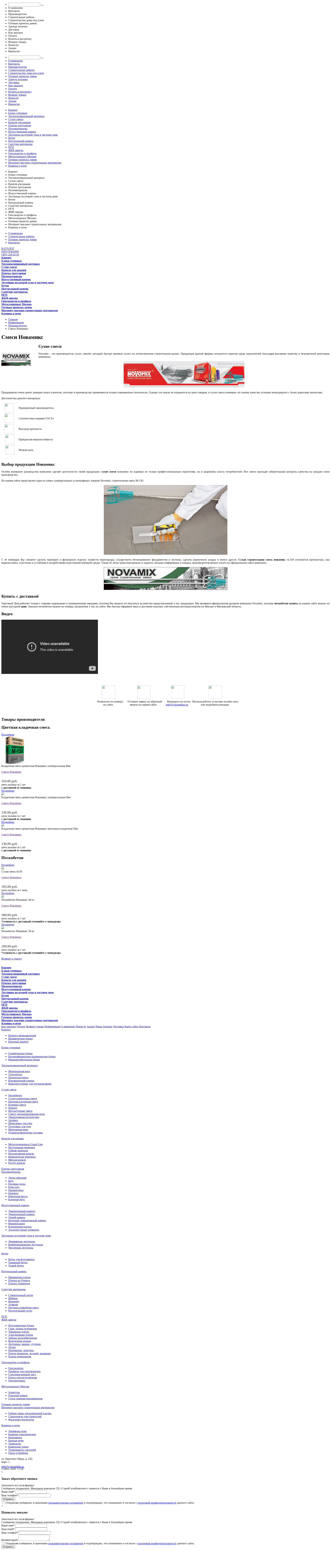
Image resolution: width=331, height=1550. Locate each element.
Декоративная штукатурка (23, 1117)
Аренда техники (18, 79)
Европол (13, 1193)
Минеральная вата (19, 1071)
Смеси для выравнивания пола (26, 1114)
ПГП (11, 147)
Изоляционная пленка (21, 1080)
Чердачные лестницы (20, 1247)
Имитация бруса (18, 1196)
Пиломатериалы (17, 128)
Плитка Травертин (19, 1283)
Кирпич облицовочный (22, 1035)
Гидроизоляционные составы (25, 1132)
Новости (13, 97)
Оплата (12, 88)
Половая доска (17, 1183)
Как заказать (15, 85)
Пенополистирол (18, 1077)
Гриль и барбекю (18, 1452)
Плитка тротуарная (19, 125)
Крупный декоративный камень (27, 1220)
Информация (52, 1026)
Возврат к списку (11, 958)
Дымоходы (14, 1443)
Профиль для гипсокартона (24, 1371)
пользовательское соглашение (65, 1502)
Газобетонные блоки (20, 1053)
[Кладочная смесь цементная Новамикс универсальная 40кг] (15, 762)
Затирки (13, 1120)
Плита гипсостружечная (22, 1377)
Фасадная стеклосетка (21, 1419)
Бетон (11, 137)
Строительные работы (21, 70)
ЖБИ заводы (15, 150)
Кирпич (13, 109)
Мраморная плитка (19, 1277)
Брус (11, 1180)
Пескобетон (15, 1095)
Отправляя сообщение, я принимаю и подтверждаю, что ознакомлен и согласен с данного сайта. (99, 1502)
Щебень (13, 1298)
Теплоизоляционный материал (26, 116)
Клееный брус (16, 1199)
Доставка (13, 82)
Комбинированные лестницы (25, 1244)
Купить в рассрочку (20, 91)
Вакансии (14, 104)
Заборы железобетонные (22, 1337)
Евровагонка (15, 1190)
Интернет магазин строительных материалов (34, 162)
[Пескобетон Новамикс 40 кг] (2, 896)
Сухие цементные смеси (22, 1098)
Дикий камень (16, 1217)
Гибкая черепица (18, 1150)
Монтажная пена (18, 1129)
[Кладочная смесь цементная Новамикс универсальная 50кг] (2, 794)
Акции (12, 101)
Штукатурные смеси (20, 1110)
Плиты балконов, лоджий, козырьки (29, 1353)
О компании (15, 60)
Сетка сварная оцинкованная (25, 1398)
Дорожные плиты (18, 1331)
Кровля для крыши (19, 122)
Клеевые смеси (17, 1104)
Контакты (14, 63)
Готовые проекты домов (22, 76)
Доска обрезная (17, 1177)
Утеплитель (15, 1074)
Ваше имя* (7, 1491)
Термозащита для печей (22, 1449)
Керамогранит (16, 1223)
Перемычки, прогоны (21, 1350)
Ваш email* (7, 1529)
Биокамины (15, 1437)
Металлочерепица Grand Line (25, 1144)
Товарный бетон (18, 1262)
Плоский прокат (18, 1395)
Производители (17, 66)
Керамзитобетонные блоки (24, 1059)
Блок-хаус (14, 1187)
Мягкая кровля (17, 1159)
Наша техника (104, 1026)
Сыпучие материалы (20, 144)
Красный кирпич (18, 1041)
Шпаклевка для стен (20, 1123)
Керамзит (13, 1301)
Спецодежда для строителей (25, 1416)
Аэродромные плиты (20, 1334)
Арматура (14, 1392)
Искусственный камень (22, 131)
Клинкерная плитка (20, 1226)
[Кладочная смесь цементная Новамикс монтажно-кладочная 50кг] (2, 825)
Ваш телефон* (9, 1495)
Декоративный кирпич (21, 1211)
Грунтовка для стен (19, 1126)
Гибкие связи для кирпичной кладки (29, 1413)
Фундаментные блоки (21, 1325)
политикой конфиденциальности (157, 1502)
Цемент (12, 1107)
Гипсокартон (15, 1368)
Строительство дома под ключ (26, 73)
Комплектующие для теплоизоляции (29, 1083)
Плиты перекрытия (19, 1356)
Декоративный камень (21, 1214)
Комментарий (9, 1539)
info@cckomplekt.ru (12, 1466)
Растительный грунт (20, 1310)
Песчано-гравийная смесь (23, 1307)
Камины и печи (17, 165)
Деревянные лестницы (21, 1241)
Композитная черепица (22, 1156)
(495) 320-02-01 (10, 254)
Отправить (8, 1499)
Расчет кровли (16, 1162)
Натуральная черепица (21, 1147)
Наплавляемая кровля (21, 1153)
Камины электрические (22, 1434)
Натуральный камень (20, 141)
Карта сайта (131, 1026)
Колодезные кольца (19, 1341)
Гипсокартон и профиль (22, 153)
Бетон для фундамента (21, 1259)
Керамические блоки (20, 1038)
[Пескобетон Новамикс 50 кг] (2, 928)
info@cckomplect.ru (177, 704)
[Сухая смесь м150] (2, 868)
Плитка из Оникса (19, 1280)
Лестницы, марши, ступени (24, 1344)
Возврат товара (17, 94)
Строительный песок (20, 1295)
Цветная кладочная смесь (23, 1101)
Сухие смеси (15, 119)
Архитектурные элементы (23, 1229)
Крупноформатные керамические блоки (32, 1056)
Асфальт (13, 1304)
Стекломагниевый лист (22, 1374)
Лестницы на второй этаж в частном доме (33, 134)
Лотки (12, 1347)
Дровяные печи (17, 1431)
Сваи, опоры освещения (22, 1328)
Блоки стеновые (17, 113)
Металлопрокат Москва (22, 156)
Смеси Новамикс (11, 771)
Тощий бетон (16, 1265)
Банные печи (16, 1440)
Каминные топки (18, 1446)
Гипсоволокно (16, 1380)
